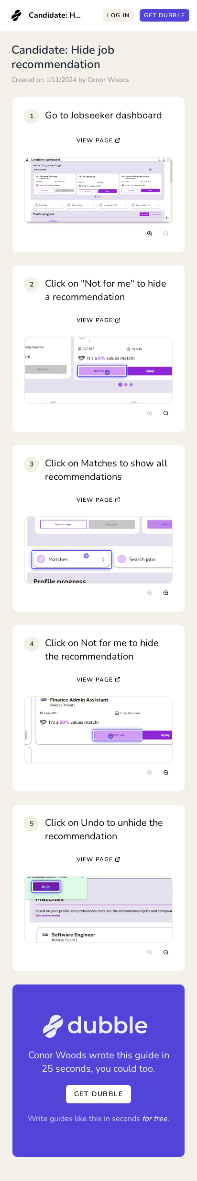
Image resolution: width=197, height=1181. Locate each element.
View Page (95, 140)
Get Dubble (164, 15)
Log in (118, 15)
